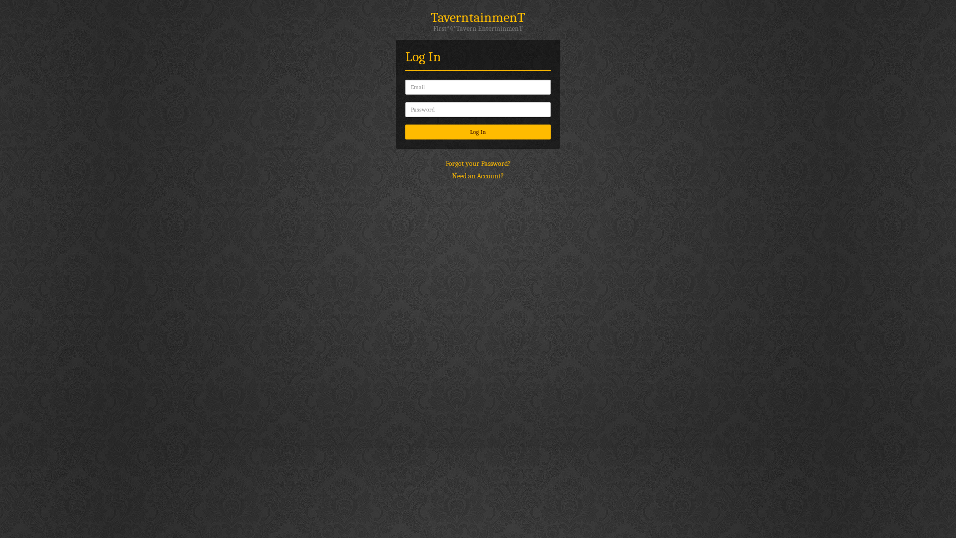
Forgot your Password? (478, 163)
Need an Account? (478, 176)
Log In (478, 132)
